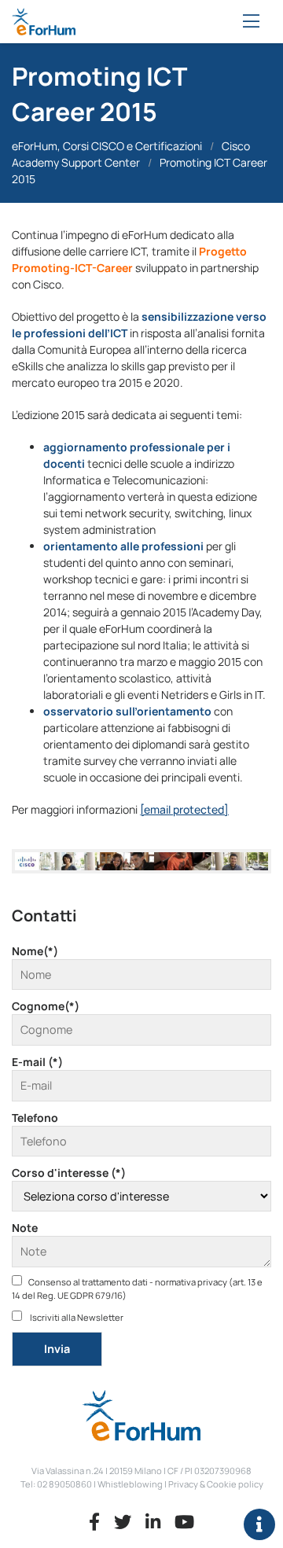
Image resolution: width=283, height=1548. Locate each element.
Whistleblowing (130, 1484)
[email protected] (184, 809)
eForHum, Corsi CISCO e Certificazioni (107, 145)
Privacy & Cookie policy (215, 1484)
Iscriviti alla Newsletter (75, 1317)
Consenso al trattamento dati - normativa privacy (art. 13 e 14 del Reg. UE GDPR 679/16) (137, 1288)
